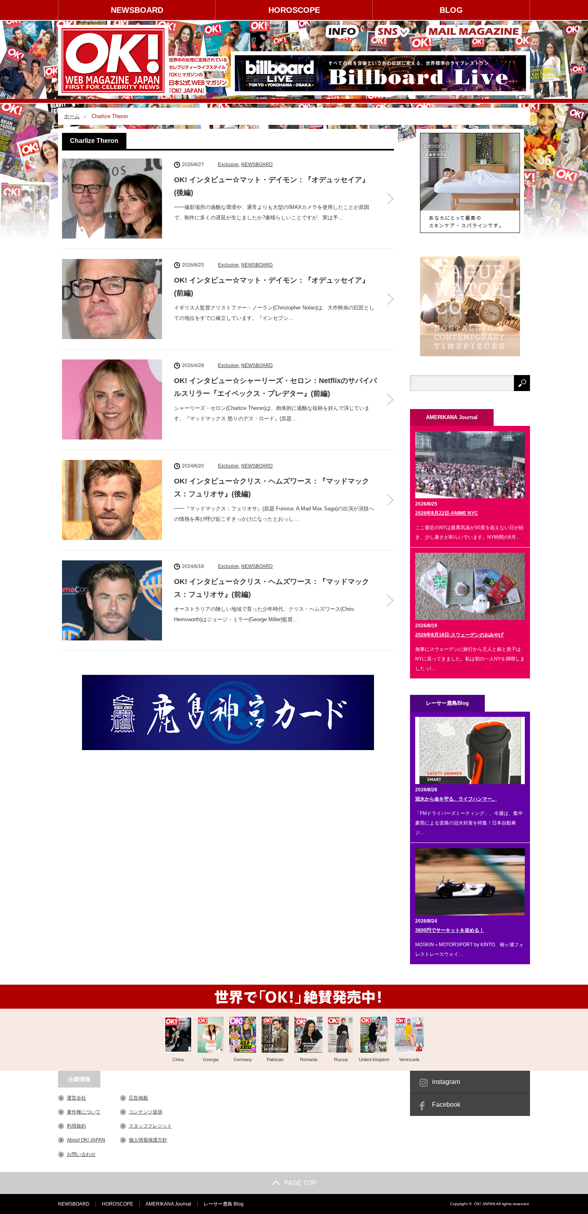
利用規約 (76, 1126)
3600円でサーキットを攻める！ (449, 930)
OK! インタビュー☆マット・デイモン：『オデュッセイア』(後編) (271, 186)
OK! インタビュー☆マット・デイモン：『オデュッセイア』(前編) (271, 286)
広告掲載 (138, 1098)
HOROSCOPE (294, 10)
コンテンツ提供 (145, 1112)
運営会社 (76, 1098)
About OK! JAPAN (86, 1140)
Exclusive (228, 164)
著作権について (83, 1112)
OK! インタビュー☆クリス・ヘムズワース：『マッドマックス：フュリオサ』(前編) (271, 588)
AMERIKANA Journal (168, 1204)
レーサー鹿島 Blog (224, 1204)
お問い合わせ (81, 1154)
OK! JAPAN (484, 1204)
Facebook (446, 1104)
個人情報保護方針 (148, 1140)
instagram (446, 1081)
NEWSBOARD (137, 10)
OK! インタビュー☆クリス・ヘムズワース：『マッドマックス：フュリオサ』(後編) (271, 487)
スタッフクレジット (150, 1126)
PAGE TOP (300, 1183)
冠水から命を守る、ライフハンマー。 (456, 799)
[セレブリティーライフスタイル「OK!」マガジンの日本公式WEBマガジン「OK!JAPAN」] (144, 60)
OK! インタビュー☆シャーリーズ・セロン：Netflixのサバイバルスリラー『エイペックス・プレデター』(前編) (275, 387)
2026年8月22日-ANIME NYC (446, 513)
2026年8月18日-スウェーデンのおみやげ (459, 635)
